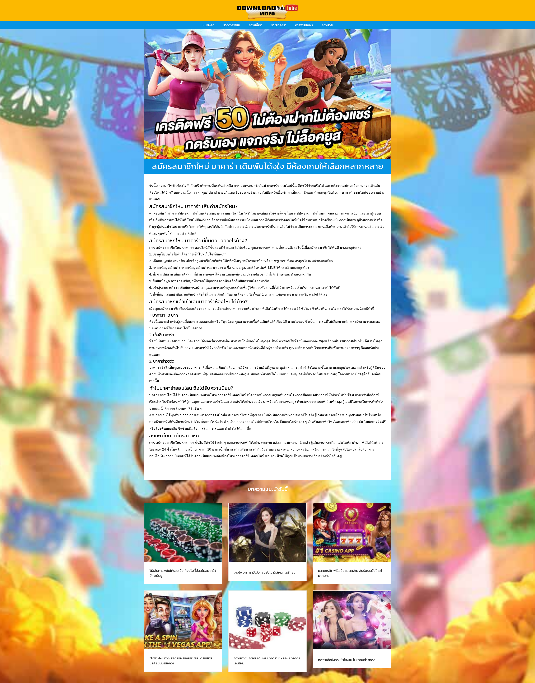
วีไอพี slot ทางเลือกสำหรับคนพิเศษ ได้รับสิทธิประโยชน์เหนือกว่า (180, 661)
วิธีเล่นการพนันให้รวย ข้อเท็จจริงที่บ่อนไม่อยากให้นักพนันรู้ (182, 573)
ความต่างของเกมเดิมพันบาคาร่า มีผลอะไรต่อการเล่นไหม (267, 661)
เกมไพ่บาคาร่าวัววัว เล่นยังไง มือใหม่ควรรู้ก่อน (265, 572)
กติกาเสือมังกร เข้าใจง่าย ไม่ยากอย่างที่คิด (347, 659)
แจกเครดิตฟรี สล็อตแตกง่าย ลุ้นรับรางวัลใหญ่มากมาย (350, 573)
